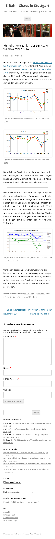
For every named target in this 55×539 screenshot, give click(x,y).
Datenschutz (8, 534)
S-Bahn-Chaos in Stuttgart (27, 5)
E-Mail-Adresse (11, 378)
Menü (27, 19)
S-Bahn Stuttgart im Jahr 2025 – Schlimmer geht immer (26, 469)
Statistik (21, 297)
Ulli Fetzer (41, 293)
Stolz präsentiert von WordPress (26, 534)
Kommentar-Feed (10, 517)
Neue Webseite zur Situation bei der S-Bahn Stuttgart (25, 452)
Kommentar (9, 336)
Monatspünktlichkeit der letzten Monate (20, 502)
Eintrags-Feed (9, 515)
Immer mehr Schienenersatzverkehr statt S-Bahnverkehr (27, 463)
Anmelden (7, 512)
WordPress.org (9, 520)
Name (7, 368)
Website (7, 390)
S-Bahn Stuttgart (10, 297)
